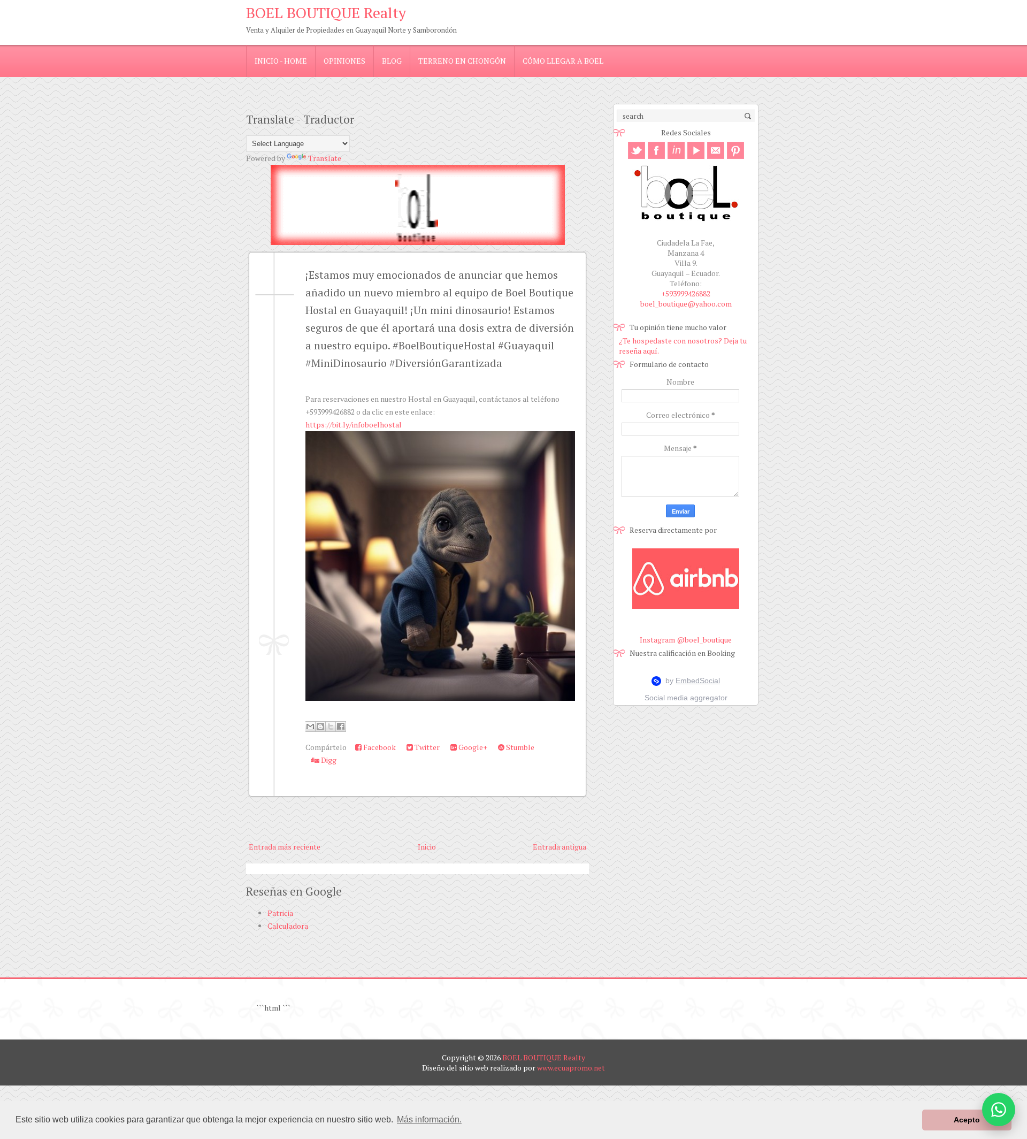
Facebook (379, 747)
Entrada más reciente (284, 847)
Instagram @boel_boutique (686, 640)
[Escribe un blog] (320, 726)
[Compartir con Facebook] (340, 726)
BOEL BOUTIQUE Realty (326, 12)
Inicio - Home (281, 61)
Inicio (427, 847)
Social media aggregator (686, 697)
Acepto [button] (967, 1119)
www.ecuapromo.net (571, 1067)
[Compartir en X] (330, 726)
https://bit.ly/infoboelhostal (353, 424)
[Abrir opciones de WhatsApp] (998, 1109)
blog (392, 61)
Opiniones (344, 61)
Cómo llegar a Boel (563, 61)
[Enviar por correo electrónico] (310, 726)
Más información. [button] (429, 1119)
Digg (327, 760)
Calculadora (287, 926)
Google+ (472, 747)
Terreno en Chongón (462, 61)
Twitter (426, 747)
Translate (324, 158)
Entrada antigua (559, 847)
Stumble (519, 747)
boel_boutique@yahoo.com (686, 304)
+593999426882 (685, 293)
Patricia (280, 913)
